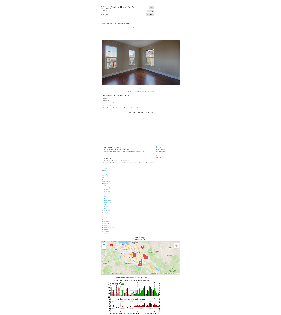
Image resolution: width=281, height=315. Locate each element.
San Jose (106, 219)
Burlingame (106, 174)
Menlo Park (106, 195)
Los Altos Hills (107, 191)
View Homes (150, 14)
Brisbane (105, 172)
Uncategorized (125, 160)
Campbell (105, 176)
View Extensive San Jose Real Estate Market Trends (132, 277)
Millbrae (106, 197)
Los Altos (106, 189)
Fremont (106, 185)
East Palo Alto (106, 181)
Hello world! (107, 158)
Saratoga (106, 225)
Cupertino (105, 177)
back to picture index (141, 88)
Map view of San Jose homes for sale (140, 275)
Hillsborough (107, 187)
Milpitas (106, 198)
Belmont (105, 170)
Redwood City (107, 212)
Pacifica (106, 206)
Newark (106, 204)
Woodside (106, 233)
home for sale (125, 149)
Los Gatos (106, 193)
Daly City (105, 179)
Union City (106, 231)
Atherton (105, 168)
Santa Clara (106, 223)
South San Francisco (109, 227)
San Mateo (106, 221)
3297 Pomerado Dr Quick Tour (112, 147)
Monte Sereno (107, 200)
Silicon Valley (107, 235)
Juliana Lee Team (109, 149)
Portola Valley (107, 210)
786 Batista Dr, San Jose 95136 (147, 91)
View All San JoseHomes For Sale (140, 238)
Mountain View (107, 202)
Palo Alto (106, 208)
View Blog (150, 11)
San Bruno (106, 216)
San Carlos (106, 218)
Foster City (105, 183)
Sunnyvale (106, 229)
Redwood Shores (108, 214)
